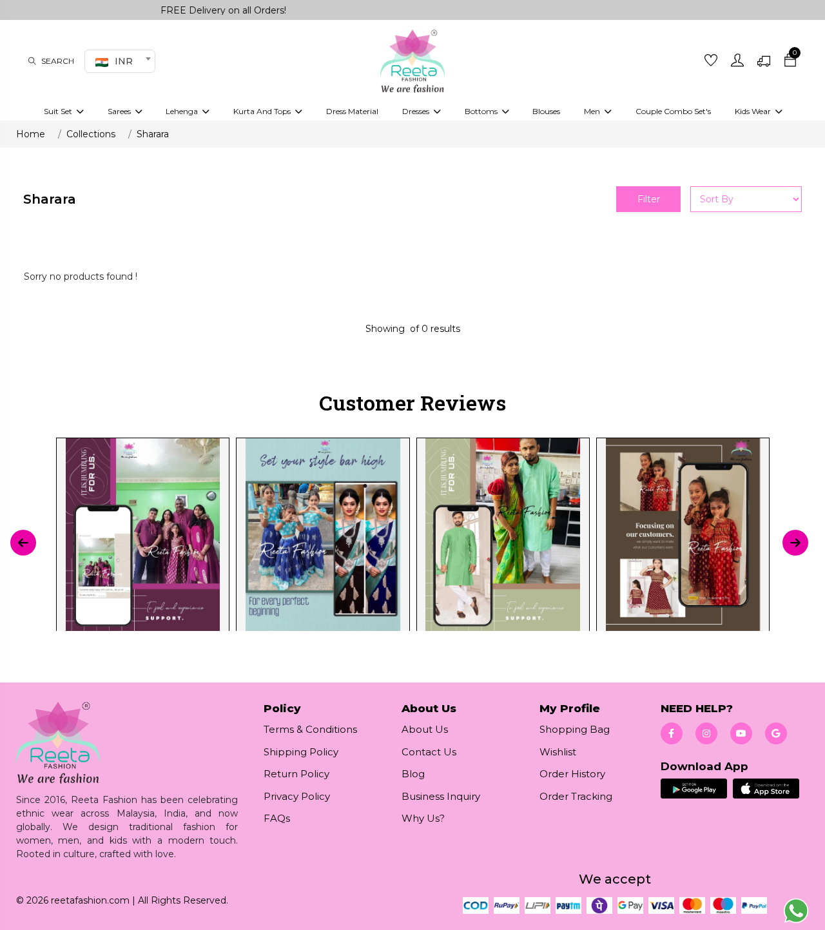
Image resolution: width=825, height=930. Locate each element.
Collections (90, 134)
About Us (425, 729)
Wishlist (557, 752)
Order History (572, 774)
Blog (413, 774)
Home (30, 134)
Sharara (153, 134)
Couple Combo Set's (673, 111)
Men (593, 111)
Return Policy (296, 774)
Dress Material (352, 111)
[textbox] (118, 61)
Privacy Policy (297, 796)
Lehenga (183, 111)
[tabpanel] (412, 542)
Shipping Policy (301, 752)
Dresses (416, 111)
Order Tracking (575, 796)
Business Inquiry (441, 796)
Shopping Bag (574, 729)
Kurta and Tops (263, 111)
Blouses (546, 111)
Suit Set (59, 111)
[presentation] (23, 543)
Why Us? (423, 818)
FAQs (277, 818)
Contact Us (429, 752)
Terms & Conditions (310, 729)
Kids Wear (754, 111)
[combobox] (119, 61)
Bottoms (482, 111)
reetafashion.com (90, 900)
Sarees (120, 111)
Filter (648, 199)
